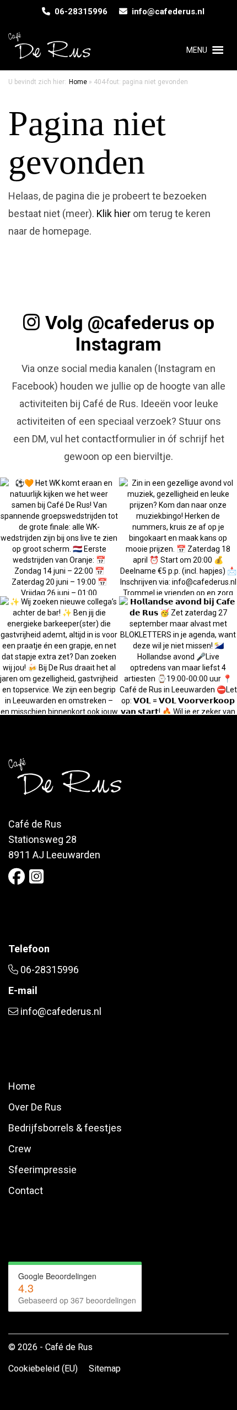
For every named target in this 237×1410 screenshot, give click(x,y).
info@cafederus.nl (165, 11)
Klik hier (113, 213)
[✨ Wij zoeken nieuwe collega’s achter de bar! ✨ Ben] (59, 655)
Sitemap (105, 1368)
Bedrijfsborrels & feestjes (65, 1128)
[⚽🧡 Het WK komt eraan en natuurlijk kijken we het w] (59, 536)
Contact (25, 1190)
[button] (196, 50)
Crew (19, 1148)
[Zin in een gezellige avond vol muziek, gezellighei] (178, 536)
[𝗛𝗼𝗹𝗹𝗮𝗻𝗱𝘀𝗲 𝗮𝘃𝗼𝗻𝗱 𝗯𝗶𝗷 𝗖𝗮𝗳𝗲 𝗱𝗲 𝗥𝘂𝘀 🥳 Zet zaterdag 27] (178, 655)
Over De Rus (35, 1107)
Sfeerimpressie (42, 1169)
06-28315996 (78, 11)
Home (78, 82)
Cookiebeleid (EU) (43, 1368)
